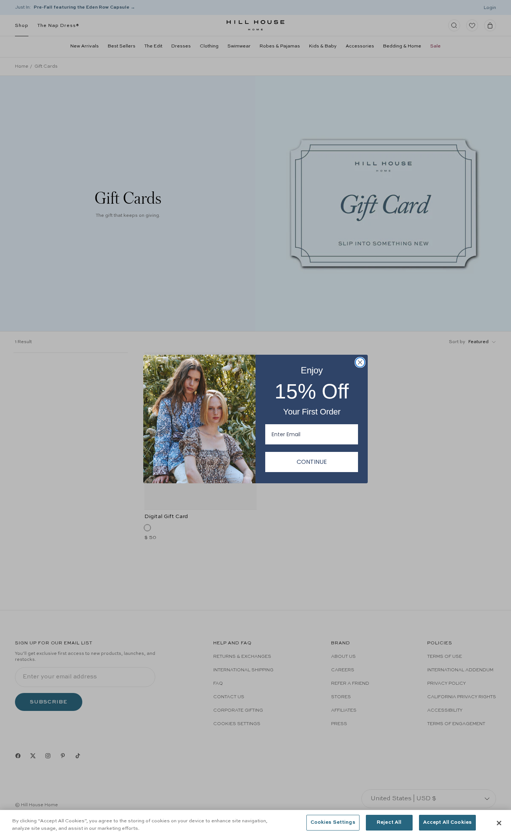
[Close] (499, 823)
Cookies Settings (332, 822)
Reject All (389, 822)
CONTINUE (312, 461)
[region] (255, 824)
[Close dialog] (360, 362)
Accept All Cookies (447, 822)
